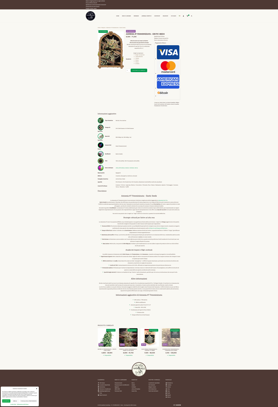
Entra (122, 405)
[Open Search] (191, 16)
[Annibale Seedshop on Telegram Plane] (179, 405)
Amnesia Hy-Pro (162, 200)
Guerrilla (134, 391)
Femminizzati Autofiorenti (122, 385)
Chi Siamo (173, 15)
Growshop (157, 15)
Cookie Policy (13, 404)
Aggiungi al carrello (138, 70)
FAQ (101, 393)
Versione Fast (118, 391)
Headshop (165, 15)
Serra (136, 168)
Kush (168, 393)
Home (117, 15)
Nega (15, 401)
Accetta (6, 401)
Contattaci (102, 387)
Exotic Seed (162, 102)
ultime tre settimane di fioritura (158, 228)
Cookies (169, 385)
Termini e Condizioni (105, 389)
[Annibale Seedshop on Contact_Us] (180, 405)
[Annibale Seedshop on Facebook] (174, 405)
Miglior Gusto (152, 387)
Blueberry (170, 383)
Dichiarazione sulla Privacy (22, 404)
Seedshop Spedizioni (105, 391)
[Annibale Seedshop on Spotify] (178, 405)
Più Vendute (167, 104)
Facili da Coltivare (153, 391)
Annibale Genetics (147, 15)
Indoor (127, 168)
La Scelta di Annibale (170, 102)
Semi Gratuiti (103, 395)
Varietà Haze (164, 106)
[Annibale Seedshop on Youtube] (177, 405)
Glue (168, 389)
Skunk (169, 395)
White (169, 397)
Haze (168, 391)
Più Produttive (160, 104)
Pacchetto (128, 59)
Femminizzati (118, 383)
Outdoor (132, 168)
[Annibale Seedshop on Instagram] (173, 405)
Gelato (169, 387)
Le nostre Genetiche (105, 385)
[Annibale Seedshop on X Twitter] (175, 405)
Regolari (117, 387)
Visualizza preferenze (29, 401)
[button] (36, 388)
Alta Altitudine (120, 168)
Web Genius (133, 405)
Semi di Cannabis (126, 15)
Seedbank (136, 15)
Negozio (103, 28)
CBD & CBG (117, 389)
